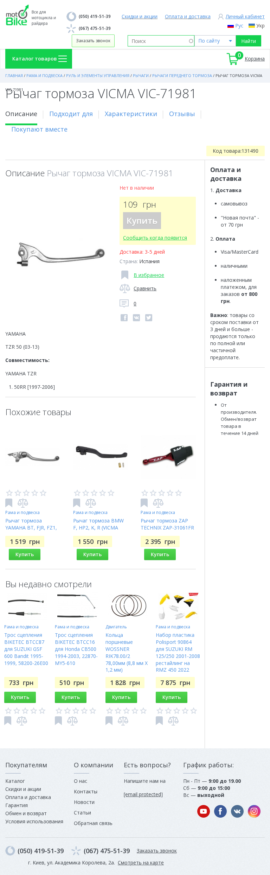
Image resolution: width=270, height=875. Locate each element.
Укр (260, 25)
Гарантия (16, 805)
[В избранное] (8, 503)
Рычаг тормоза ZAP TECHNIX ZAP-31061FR (167, 524)
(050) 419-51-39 (95, 16)
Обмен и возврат (26, 813)
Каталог (15, 781)
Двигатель (116, 627)
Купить (142, 220)
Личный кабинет (245, 16)
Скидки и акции (140, 16)
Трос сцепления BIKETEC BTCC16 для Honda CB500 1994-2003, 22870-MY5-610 (76, 649)
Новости (84, 802)
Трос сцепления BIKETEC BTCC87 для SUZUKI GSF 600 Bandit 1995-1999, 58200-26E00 (26, 649)
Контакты (85, 791)
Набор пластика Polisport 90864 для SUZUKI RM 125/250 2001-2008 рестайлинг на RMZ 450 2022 (178, 652)
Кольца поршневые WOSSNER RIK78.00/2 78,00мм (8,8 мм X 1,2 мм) (126, 652)
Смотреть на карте (141, 862)
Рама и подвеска (22, 512)
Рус (239, 25)
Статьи (82, 812)
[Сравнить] (23, 503)
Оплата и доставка (188, 16)
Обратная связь (93, 823)
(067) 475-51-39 (95, 28)
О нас (80, 781)
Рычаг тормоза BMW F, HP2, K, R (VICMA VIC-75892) (98, 527)
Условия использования (34, 821)
